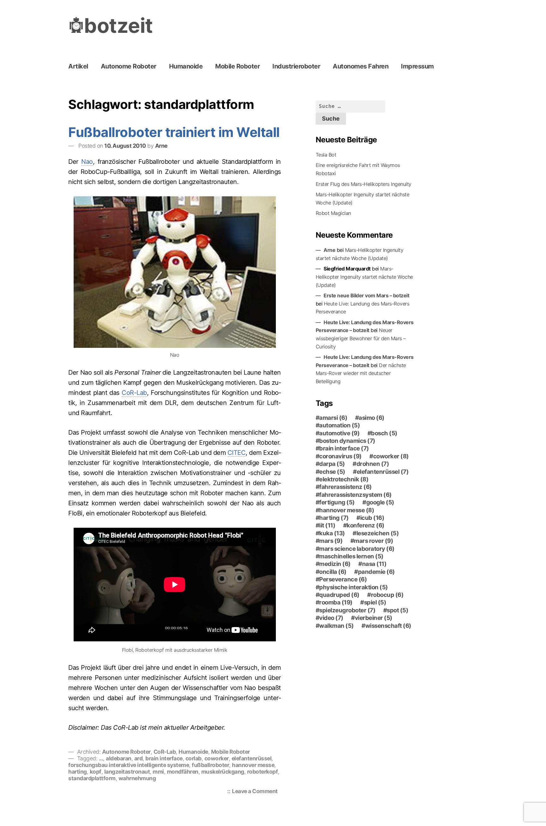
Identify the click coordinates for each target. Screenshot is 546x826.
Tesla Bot (326, 155)
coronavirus (340, 456)
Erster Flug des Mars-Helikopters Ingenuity (363, 184)
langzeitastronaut (127, 771)
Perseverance (343, 579)
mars (331, 541)
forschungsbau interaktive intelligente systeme (128, 765)
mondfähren (182, 771)
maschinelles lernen (351, 556)
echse (332, 471)
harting (77, 771)
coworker (216, 758)
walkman (336, 625)
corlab (193, 758)
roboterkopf (262, 771)
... (101, 758)
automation (339, 425)
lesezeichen (377, 533)
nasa (374, 564)
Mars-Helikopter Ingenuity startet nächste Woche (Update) (364, 276)
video (331, 618)
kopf (95, 771)
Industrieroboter (296, 66)
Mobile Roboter (237, 66)
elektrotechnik (343, 479)
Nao (87, 161)
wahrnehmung (137, 778)
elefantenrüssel (252, 758)
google (380, 502)
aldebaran (118, 758)
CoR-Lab (134, 392)
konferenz (366, 525)
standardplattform (92, 778)
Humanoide (186, 66)
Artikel (78, 66)
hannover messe (253, 765)
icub (372, 517)
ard (138, 758)
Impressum (417, 66)
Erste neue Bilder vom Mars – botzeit (366, 295)
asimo (372, 417)
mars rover (373, 541)
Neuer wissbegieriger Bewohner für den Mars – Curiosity (361, 338)
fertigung (337, 502)
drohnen (372, 464)
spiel (375, 602)
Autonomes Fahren (360, 66)
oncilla (333, 571)
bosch (384, 433)
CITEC (237, 452)
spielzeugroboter (347, 610)
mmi (158, 771)
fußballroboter (210, 765)
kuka (332, 533)
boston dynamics (347, 440)
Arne (161, 145)
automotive (339, 433)
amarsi (333, 417)
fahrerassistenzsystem (355, 494)
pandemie (376, 571)
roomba (336, 602)
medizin (335, 564)
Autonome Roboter (128, 66)
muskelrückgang (222, 771)
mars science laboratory (357, 548)
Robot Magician (333, 213)
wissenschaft (388, 625)
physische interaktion (353, 587)
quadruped (339, 594)
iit (327, 525)
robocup (387, 594)
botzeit (118, 25)
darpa (332, 464)
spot (397, 610)
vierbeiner (373, 618)
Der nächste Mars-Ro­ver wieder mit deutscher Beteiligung (361, 373)
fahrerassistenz (345, 487)
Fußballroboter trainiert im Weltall (174, 132)
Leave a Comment (256, 791)
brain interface (164, 758)
